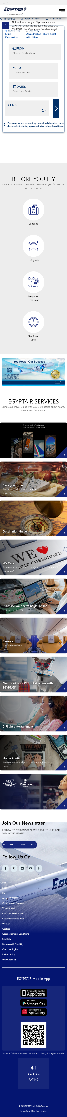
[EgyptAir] (15, 9)
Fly (3, 893)
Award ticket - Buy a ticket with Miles (41, 35)
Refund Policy (8, 954)
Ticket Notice (8, 908)
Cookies (6, 929)
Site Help (6, 939)
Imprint (43, 1111)
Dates (21, 87)
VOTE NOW (33, 357)
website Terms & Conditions (15, 934)
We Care (6, 923)
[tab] (7, 19)
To (19, 68)
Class (12, 105)
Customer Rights (10, 949)
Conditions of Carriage (13, 903)
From (20, 48)
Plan (4, 882)
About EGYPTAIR (10, 898)
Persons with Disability (13, 944)
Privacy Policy (25, 1111)
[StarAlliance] (15, 14)
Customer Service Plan (13, 918)
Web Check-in (9, 959)
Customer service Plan (13, 913)
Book (4, 888)
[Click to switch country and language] (7, 2)
